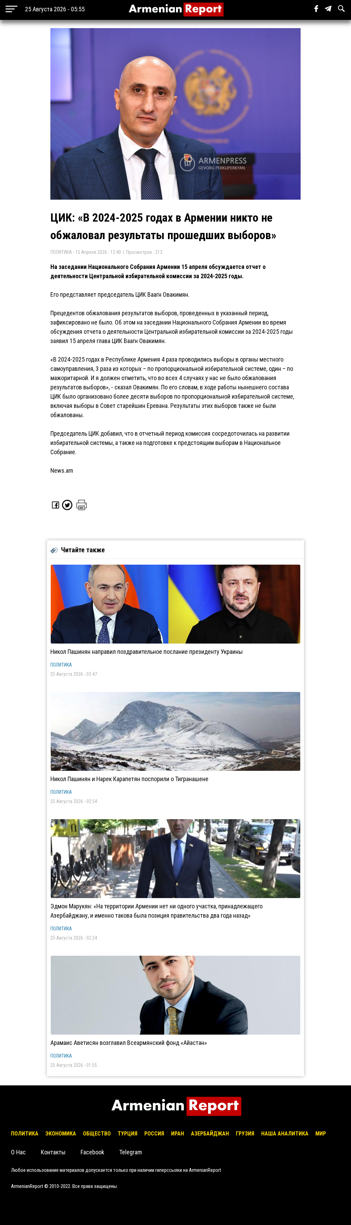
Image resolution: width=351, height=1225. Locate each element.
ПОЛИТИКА (61, 665)
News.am (61, 470)
